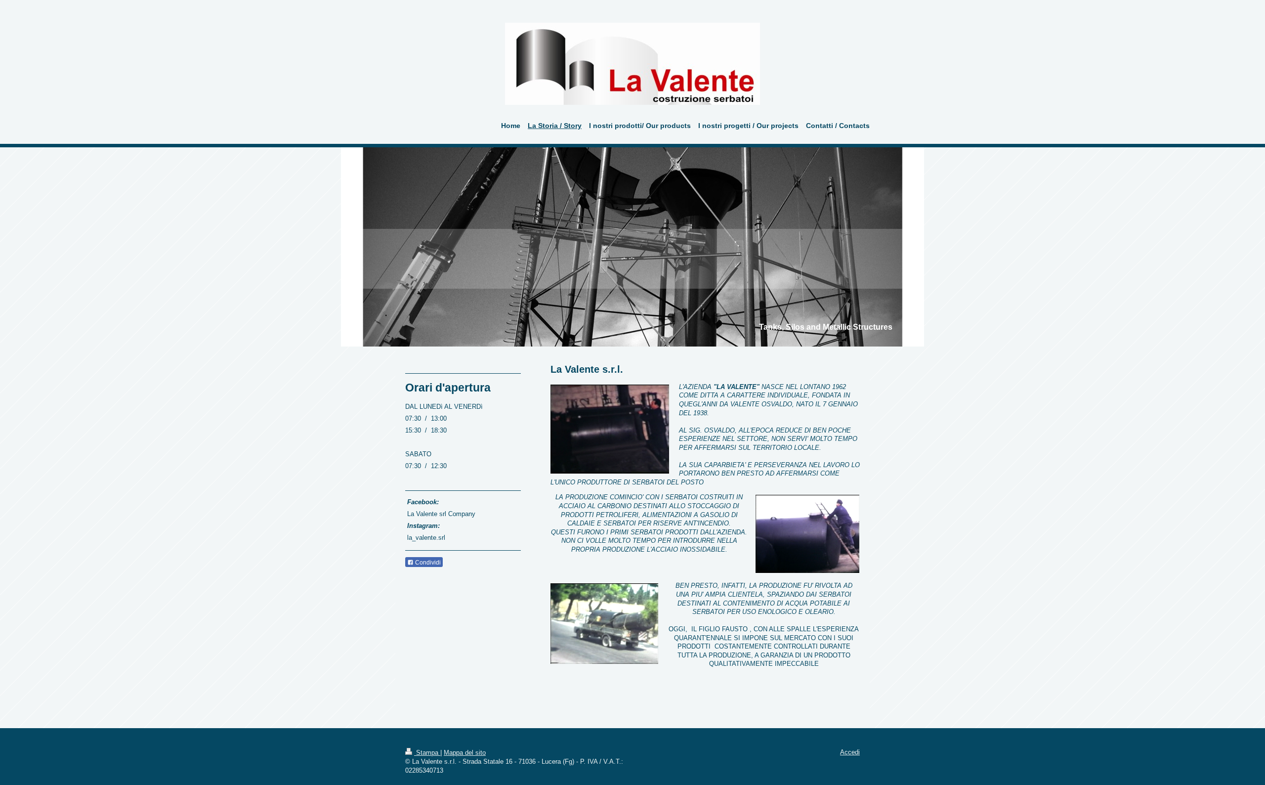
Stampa (427, 752)
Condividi (427, 562)
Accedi (850, 752)
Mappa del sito (465, 752)
